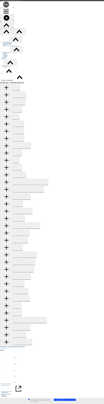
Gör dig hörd (5, 57)
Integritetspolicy (4, 395)
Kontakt (3, 65)
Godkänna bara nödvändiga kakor (69, 399)
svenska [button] (13, 7)
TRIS (2, 35)
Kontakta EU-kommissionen (6, 385)
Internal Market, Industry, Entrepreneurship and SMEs (12, 346)
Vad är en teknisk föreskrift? (7, 43)
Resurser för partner (4, 392)
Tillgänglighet (4, 348)
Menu (13, 14)
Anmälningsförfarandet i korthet (7, 44)
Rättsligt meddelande (5, 396)
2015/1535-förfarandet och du (6, 52)
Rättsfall (4, 45)
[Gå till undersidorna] (15, 39)
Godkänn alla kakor (58, 399)
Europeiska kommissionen (7, 66)
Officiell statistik (5, 55)
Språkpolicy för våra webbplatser (6, 394)
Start (2, 73)
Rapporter (4, 54)
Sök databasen (4, 58)
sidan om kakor (47, 399)
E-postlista (4, 56)
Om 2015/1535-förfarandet (5, 42)
